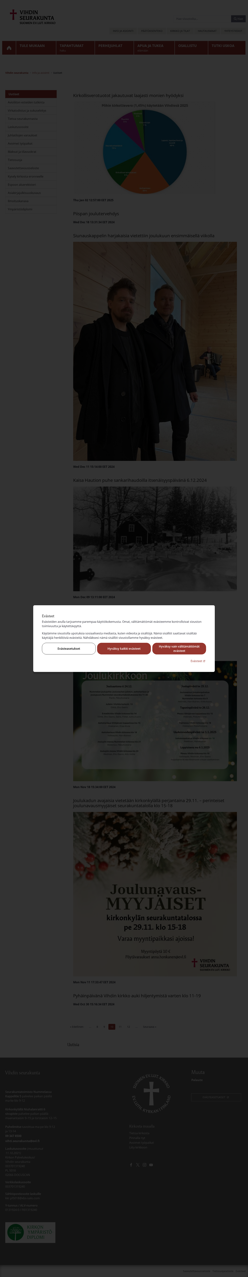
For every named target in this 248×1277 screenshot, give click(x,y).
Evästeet (198, 661)
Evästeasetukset (69, 649)
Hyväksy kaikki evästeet (124, 649)
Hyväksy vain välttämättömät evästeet (179, 648)
